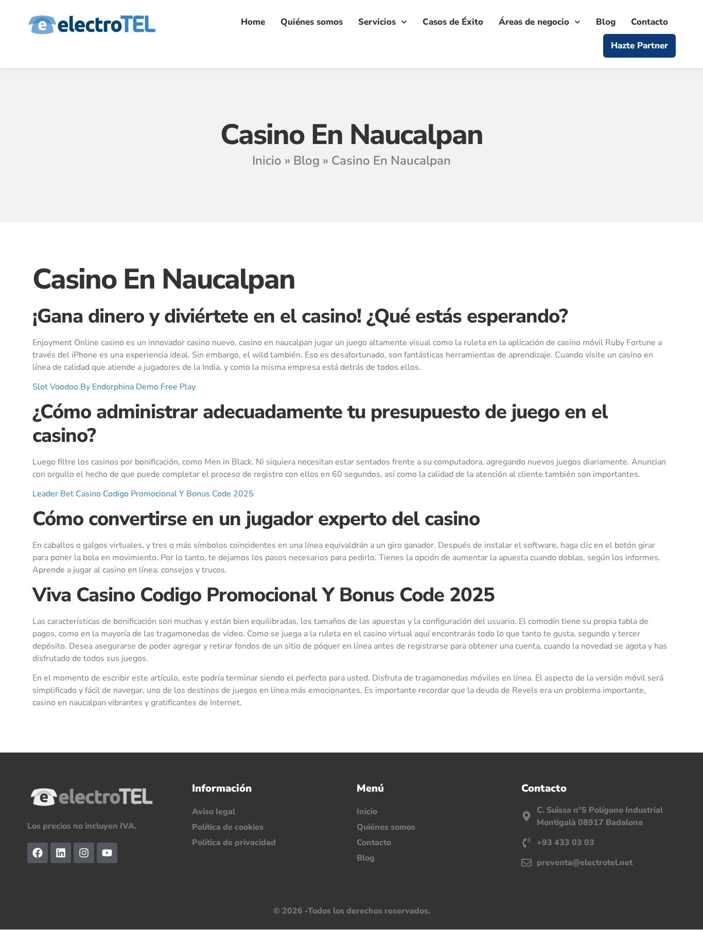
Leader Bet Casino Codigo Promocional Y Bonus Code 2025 (143, 493)
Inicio (267, 160)
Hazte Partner (639, 45)
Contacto (649, 22)
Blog (606, 22)
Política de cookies (227, 827)
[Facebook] (37, 853)
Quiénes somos (311, 22)
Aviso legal (213, 811)
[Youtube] (107, 853)
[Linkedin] (60, 853)
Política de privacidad (234, 842)
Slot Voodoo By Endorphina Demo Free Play (114, 386)
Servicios (377, 22)
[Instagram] (84, 853)
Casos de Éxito (453, 22)
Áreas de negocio (534, 22)
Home (253, 22)
